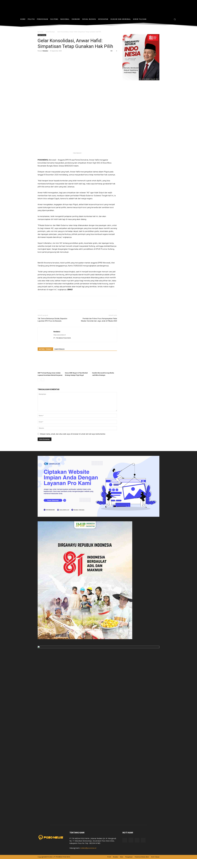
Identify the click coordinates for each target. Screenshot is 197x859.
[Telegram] (61, 56)
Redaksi (45, 51)
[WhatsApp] (50, 56)
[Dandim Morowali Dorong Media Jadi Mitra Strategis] (104, 362)
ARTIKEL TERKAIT (45, 349)
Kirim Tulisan (155, 857)
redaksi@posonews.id (88, 848)
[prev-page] (39, 379)
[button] (175, 19)
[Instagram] (166, 19)
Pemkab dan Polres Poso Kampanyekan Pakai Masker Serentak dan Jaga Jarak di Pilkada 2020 (99, 320)
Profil (109, 857)
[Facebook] (163, 19)
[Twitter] (170, 19)
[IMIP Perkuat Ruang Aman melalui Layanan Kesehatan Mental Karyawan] (50, 362)
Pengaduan (129, 857)
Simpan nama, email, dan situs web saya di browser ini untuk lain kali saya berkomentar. (73, 434)
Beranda (40, 32)
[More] (66, 56)
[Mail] (137, 840)
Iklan (121, 857)
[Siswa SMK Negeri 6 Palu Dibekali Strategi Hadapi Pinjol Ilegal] (77, 362)
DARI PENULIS (59, 349)
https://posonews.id (59, 335)
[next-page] (42, 379)
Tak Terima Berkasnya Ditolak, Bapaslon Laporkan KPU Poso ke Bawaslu (52, 320)
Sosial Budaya (50, 32)
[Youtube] (143, 840)
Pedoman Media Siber (142, 857)
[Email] (55, 56)
